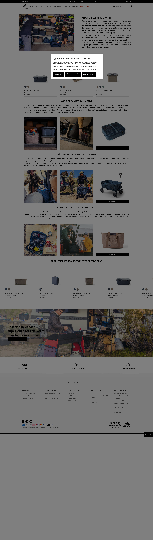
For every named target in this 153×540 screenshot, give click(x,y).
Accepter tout (59, 74)
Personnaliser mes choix (89, 74)
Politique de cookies (93, 69)
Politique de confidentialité (77, 69)
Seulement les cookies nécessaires (73, 74)
